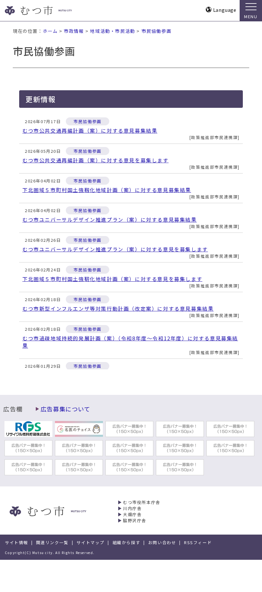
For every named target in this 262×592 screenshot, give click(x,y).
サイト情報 (16, 542)
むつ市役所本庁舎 (141, 502)
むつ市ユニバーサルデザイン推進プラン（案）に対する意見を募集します (115, 249)
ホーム (50, 31)
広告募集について (65, 409)
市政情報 (74, 31)
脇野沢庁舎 (134, 520)
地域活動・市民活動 (112, 31)
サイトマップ (90, 542)
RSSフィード (198, 542)
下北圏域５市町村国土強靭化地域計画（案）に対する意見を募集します (112, 279)
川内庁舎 (132, 508)
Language (224, 9)
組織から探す (126, 542)
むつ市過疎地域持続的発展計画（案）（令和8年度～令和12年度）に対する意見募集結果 (130, 342)
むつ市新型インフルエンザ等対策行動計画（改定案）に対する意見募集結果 (117, 308)
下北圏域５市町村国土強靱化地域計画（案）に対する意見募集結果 (106, 190)
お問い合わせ (162, 542)
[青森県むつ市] (50, 10)
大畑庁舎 (132, 514)
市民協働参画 (157, 31)
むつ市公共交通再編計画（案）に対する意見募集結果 (89, 130)
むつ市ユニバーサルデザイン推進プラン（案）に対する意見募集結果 (109, 219)
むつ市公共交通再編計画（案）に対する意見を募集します (95, 160)
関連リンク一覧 (52, 542)
